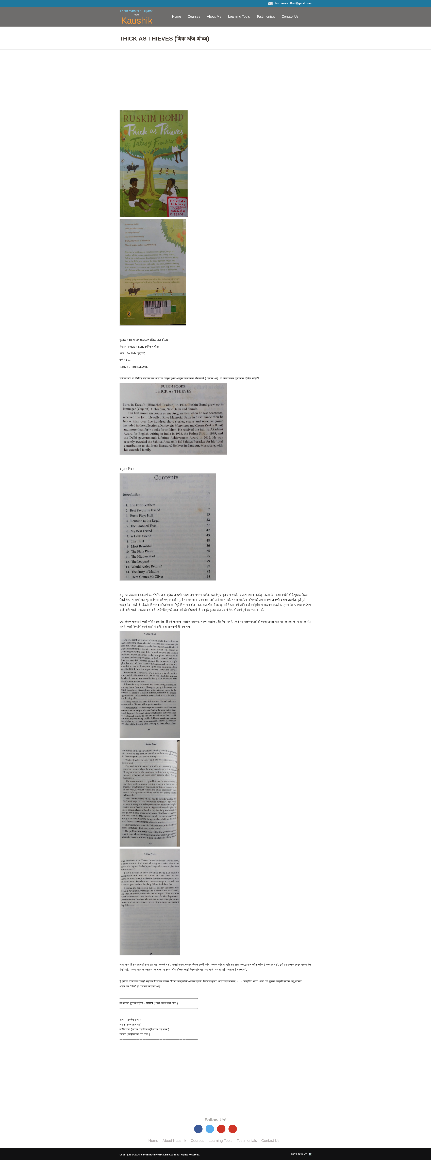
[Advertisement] (215, 79)
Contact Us (290, 16)
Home (176, 16)
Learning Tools (239, 16)
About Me (214, 16)
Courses (194, 16)
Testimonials (266, 16)
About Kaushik (174, 1140)
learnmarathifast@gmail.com (293, 3)
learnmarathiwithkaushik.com (158, 1154)
